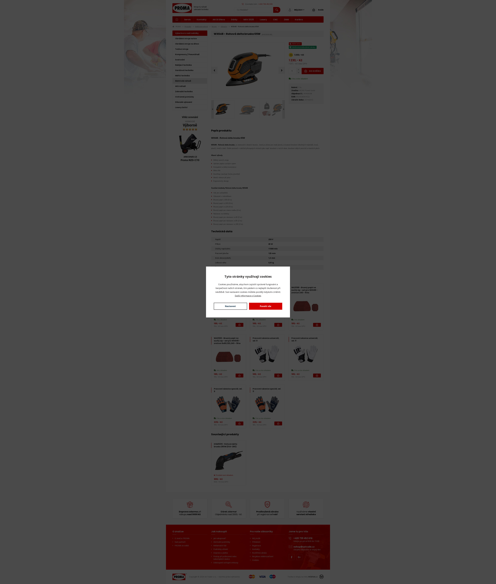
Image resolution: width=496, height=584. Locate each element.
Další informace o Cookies (248, 295)
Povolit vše (265, 306)
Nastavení (230, 306)
